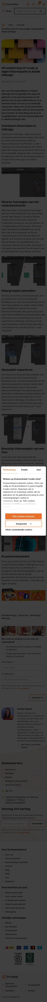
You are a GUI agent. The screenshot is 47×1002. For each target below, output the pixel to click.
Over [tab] (39, 470)
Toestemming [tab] (9, 470)
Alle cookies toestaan (23, 516)
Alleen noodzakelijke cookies (18, 530)
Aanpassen (21, 523)
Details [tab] (24, 470)
